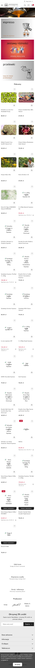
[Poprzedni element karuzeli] (2, 604)
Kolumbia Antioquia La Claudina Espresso (7, 242)
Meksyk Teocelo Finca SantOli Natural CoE (6, 143)
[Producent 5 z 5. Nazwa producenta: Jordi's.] (16, 604)
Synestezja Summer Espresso (8, 308)
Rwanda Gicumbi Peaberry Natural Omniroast (26, 242)
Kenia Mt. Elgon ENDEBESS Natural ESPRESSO (8, 208)
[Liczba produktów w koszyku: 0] (32, 5)
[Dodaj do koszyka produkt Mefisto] (31, 437)
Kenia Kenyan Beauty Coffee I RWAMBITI (8, 513)
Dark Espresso (22, 377)
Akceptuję (17, 664)
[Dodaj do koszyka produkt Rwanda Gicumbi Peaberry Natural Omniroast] (31, 237)
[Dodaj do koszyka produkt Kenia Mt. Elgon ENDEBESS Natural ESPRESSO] (14, 202)
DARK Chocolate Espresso (8, 377)
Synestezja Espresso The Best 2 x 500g (8, 275)
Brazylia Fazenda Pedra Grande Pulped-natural (25, 513)
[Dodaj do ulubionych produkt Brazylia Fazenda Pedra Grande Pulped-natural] (32, 491)
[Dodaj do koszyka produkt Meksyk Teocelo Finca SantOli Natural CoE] (14, 137)
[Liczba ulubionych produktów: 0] (28, 5)
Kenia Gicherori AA (24, 174)
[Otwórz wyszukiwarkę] (25, 5)
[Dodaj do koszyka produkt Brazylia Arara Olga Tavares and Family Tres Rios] (31, 404)
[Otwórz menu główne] (2, 5)
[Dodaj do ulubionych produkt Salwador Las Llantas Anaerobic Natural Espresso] (14, 421)
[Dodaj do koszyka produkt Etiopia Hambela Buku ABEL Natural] (31, 105)
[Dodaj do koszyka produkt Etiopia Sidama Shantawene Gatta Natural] (31, 137)
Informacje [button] (5, 639)
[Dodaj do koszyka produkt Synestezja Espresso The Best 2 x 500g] (14, 269)
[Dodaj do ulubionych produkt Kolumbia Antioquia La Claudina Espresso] (14, 221)
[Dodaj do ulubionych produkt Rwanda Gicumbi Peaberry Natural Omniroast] (32, 221)
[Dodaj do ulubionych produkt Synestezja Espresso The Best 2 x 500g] (14, 253)
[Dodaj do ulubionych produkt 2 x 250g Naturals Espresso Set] (32, 186)
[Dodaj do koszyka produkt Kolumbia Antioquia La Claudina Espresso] (14, 237)
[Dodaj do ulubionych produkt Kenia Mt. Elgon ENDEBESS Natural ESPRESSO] (14, 186)
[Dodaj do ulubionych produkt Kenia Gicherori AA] (32, 154)
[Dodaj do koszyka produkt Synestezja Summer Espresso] (14, 304)
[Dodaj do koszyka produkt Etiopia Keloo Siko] (14, 170)
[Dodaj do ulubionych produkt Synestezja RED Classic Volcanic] (32, 288)
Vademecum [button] (6, 648)
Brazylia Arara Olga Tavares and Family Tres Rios (26, 410)
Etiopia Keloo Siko (6, 174)
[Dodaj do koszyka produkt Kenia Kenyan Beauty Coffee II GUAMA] (14, 471)
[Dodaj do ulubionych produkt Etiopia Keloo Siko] (14, 154)
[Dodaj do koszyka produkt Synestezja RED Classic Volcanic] (31, 304)
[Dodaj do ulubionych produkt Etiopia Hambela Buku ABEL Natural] (32, 89)
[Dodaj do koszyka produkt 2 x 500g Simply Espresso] (31, 336)
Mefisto (20, 441)
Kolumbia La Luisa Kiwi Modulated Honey (7, 110)
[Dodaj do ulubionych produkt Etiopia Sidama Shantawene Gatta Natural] (32, 121)
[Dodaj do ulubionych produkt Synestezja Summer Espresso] (14, 288)
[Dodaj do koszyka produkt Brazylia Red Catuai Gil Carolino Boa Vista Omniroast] (14, 404)
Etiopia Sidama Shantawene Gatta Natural (26, 143)
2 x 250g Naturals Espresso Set (26, 208)
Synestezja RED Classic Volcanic (25, 309)
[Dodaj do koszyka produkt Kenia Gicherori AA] (31, 170)
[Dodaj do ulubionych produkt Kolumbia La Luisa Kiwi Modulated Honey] (14, 89)
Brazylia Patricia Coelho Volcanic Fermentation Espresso (25, 275)
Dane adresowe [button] (7, 635)
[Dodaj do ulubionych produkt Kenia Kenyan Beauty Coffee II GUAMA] (14, 455)
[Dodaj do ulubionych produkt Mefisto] (32, 421)
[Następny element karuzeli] (33, 604)
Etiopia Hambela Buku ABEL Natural (26, 110)
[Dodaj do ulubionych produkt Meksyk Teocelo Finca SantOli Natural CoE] (14, 121)
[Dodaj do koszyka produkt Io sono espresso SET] (14, 336)
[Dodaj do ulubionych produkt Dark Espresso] (32, 356)
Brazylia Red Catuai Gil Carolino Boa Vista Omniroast (7, 411)
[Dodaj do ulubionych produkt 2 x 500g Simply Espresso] (32, 320)
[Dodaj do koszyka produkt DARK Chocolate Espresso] (14, 372)
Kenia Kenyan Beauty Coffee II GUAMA (8, 477)
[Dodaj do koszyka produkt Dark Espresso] (31, 372)
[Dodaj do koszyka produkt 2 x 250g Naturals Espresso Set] (31, 202)
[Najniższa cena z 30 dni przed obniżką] (33, 215)
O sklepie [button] (5, 644)
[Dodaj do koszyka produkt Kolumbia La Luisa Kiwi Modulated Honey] (14, 105)
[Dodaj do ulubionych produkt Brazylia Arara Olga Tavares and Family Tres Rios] (32, 388)
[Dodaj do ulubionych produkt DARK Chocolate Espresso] (14, 356)
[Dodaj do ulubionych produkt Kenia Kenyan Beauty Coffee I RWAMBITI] (14, 491)
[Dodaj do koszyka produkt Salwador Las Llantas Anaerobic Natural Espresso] (14, 437)
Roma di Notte (5, 546)
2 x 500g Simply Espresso (25, 341)
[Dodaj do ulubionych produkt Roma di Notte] (14, 526)
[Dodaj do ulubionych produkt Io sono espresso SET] (14, 320)
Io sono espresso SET (6, 341)
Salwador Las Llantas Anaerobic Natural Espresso (8, 442)
